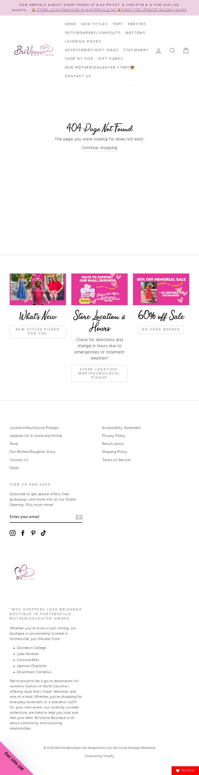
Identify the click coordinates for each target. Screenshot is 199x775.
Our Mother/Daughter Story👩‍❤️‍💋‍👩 (100, 67)
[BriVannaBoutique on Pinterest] (33, 533)
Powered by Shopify (99, 756)
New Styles (94, 24)
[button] (17, 758)
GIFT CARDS (110, 59)
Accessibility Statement (121, 428)
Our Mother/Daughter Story (32, 452)
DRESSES (137, 24)
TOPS (118, 24)
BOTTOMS (135, 33)
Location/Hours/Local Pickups (34, 428)
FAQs (14, 468)
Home (71, 24)
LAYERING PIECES (83, 41)
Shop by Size (79, 59)
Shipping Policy (114, 452)
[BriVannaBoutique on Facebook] (23, 533)
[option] (99, 7)
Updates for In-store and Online (36, 436)
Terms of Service (116, 460)
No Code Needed (161, 329)
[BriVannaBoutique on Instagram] (13, 533)
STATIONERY (136, 50)
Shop (14, 444)
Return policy (113, 444)
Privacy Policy (113, 436)
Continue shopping (99, 148)
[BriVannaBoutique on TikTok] (43, 533)
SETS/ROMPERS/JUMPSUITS (93, 33)
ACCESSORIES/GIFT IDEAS (92, 50)
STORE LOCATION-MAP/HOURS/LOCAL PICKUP (99, 373)
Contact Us (78, 76)
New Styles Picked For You (38, 331)
